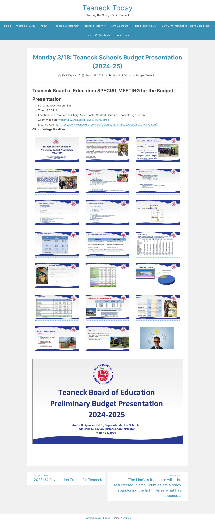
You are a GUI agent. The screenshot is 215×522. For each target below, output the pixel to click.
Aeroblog (126, 517)
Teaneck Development (67, 25)
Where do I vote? (25, 25)
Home (7, 25)
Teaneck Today (107, 8)
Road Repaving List (145, 25)
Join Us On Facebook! (98, 35)
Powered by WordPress (97, 517)
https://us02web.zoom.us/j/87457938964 (83, 119)
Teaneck (150, 75)
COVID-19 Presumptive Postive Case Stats (185, 25)
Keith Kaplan (69, 75)
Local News (122, 35)
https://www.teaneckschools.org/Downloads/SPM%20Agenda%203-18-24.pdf (108, 124)
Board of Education (124, 75)
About (44, 25)
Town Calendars (119, 25)
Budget (140, 75)
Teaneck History (94, 25)
